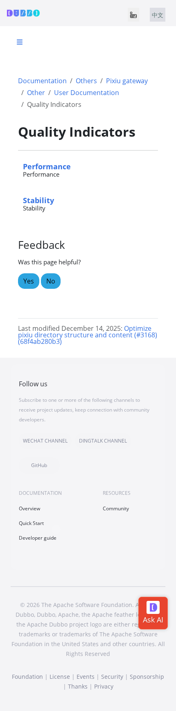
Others (86, 80)
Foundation (27, 676)
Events (86, 676)
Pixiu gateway (127, 80)
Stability (38, 200)
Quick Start (31, 523)
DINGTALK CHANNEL (103, 440)
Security (112, 676)
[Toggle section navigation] (19, 42)
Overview (29, 508)
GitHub (39, 465)
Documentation (42, 80)
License (60, 676)
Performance (47, 166)
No (50, 281)
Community (116, 508)
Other (36, 92)
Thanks (78, 686)
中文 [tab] (157, 15)
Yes (28, 281)
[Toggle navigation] (133, 15)
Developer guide (37, 537)
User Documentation (86, 92)
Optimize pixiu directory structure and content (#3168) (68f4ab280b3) (87, 335)
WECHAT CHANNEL (45, 440)
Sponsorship (147, 676)
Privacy (103, 686)
